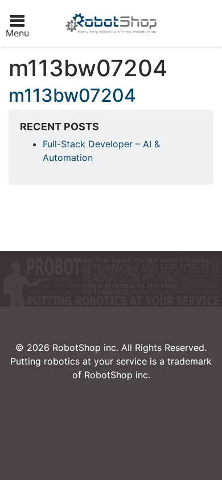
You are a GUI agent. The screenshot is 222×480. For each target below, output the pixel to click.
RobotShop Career (111, 23)
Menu (17, 33)
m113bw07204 (72, 95)
